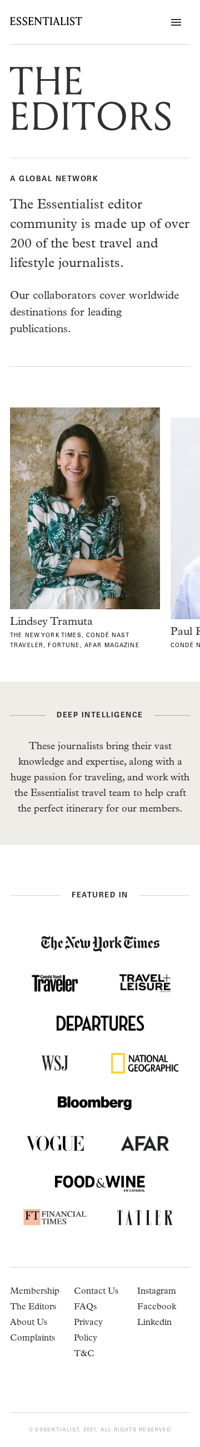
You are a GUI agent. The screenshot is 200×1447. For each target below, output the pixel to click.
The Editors (33, 1307)
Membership (34, 1292)
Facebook (156, 1307)
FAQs (85, 1307)
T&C (84, 1354)
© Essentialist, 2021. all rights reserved (100, 1430)
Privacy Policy (88, 1331)
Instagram (156, 1292)
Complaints (32, 1338)
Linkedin (154, 1323)
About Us (28, 1323)
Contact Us (96, 1292)
